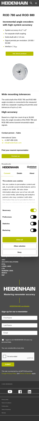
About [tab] (32, 173)
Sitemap (4, 412)
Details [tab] (19, 173)
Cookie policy (5, 406)
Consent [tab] (7, 173)
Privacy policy (5, 399)
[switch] (33, 217)
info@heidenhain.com (13, 143)
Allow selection (19, 246)
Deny (19, 252)
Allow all (19, 240)
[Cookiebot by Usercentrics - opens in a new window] (28, 167)
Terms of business (6, 409)
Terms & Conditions (6, 402)
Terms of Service (25, 373)
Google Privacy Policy (9, 373)
